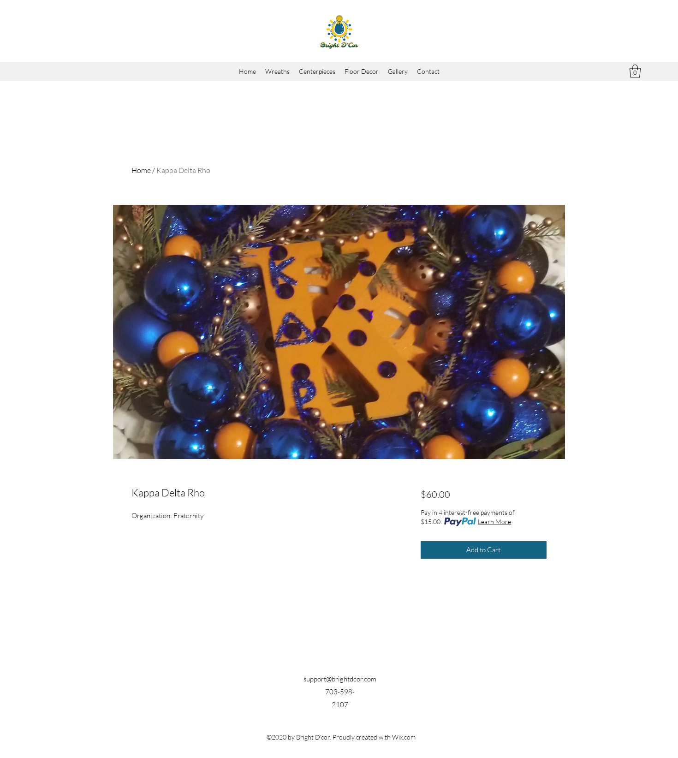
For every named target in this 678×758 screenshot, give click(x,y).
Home (141, 170)
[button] (635, 71)
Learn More (494, 521)
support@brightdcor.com (339, 678)
